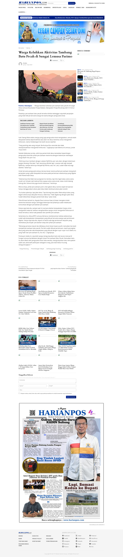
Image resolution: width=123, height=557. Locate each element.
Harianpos (28, 106)
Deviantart (94, 541)
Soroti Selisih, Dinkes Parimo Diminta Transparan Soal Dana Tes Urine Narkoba (27, 312)
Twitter (79, 536)
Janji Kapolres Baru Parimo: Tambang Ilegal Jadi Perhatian (63, 268)
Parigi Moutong (24, 249)
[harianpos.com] (33, 3)
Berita (79, 69)
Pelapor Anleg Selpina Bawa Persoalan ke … (93, 85)
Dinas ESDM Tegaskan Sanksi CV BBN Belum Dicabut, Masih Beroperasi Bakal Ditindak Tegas (67, 348)
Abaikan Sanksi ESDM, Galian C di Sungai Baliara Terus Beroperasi (27, 367)
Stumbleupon (81, 538)
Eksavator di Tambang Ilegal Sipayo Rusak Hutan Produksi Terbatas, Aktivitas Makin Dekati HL (27, 294)
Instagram (67, 541)
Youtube (93, 544)
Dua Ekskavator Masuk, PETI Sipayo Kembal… (93, 78)
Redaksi (48, 536)
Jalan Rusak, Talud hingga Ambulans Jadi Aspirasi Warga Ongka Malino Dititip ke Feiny (47, 348)
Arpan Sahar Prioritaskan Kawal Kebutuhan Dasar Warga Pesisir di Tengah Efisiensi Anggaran (45, 368)
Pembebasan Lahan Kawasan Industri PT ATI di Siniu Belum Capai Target (31, 268)
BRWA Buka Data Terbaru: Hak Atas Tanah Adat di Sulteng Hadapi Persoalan (26, 330)
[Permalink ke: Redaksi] (20, 64)
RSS (92, 546)
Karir (20, 538)
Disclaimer (49, 538)
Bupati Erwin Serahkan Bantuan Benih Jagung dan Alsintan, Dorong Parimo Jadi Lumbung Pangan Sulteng (46, 127)
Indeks (21, 536)
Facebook (67, 536)
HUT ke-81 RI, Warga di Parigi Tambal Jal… (94, 99)
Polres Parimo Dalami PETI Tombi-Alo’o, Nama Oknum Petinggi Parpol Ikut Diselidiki (67, 330)
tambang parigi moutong (53, 249)
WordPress (94, 538)
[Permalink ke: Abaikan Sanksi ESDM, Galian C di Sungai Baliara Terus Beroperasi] (28, 359)
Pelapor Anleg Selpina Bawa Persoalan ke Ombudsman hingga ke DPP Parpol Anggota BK (66, 294)
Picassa (66, 546)
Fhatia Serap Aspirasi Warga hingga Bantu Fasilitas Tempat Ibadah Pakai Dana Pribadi (67, 367)
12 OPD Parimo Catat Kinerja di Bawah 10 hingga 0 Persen (47, 329)
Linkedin (80, 541)
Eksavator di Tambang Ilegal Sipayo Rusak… (88, 72)
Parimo (21, 106)
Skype (79, 544)
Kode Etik (35, 536)
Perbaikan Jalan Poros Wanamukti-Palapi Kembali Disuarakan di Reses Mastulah (27, 347)
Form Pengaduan (51, 541)
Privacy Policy (37, 538)
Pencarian (72, 3)
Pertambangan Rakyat (37, 249)
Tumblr (66, 538)
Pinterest (93, 536)
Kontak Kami (36, 541)
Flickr (79, 546)
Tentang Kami (23, 541)
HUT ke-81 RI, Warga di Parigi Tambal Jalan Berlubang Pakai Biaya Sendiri (47, 312)
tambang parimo (68, 249)
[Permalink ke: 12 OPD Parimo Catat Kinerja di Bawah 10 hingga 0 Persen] (47, 322)
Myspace (66, 544)
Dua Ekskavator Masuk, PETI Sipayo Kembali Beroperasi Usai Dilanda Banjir (55, 18)
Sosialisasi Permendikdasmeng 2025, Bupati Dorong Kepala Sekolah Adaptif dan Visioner (65, 127)
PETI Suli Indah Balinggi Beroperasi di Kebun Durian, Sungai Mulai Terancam (66, 312)
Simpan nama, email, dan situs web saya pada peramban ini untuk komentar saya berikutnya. (46, 393)
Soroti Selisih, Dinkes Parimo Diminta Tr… (93, 92)
